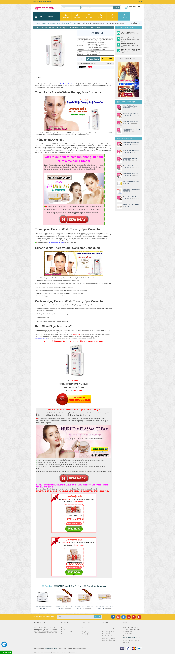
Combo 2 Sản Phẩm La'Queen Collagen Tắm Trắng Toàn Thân (131, 173)
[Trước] (129, 23)
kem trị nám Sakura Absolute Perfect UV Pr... (43, 606)
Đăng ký (97, 617)
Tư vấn (140, 1)
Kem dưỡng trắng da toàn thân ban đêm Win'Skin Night (131, 204)
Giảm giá (77, 17)
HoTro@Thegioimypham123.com (131, 637)
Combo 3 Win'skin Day (130, 158)
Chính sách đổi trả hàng (108, 640)
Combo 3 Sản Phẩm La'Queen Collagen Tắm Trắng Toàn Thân (131, 166)
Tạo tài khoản (64, 630)
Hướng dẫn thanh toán (108, 630)
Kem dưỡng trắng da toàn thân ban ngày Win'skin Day (131, 189)
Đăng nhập (64, 628)
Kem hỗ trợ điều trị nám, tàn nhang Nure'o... (104, 606)
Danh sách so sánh (66, 634)
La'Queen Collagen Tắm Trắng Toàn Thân (131, 181)
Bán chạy (89, 17)
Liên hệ (112, 17)
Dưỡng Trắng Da (47, 1)
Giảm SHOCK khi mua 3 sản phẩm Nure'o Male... (64, 606)
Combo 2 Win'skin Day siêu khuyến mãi (131, 150)
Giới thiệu (84, 628)
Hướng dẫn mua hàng (108, 628)
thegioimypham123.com (41, 338)
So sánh (111, 63)
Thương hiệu (100, 17)
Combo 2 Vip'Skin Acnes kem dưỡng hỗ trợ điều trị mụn (131, 121)
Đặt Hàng (94, 59)
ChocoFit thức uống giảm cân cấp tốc (131, 106)
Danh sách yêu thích (66, 632)
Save (91, 67)
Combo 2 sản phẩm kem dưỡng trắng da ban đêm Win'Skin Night (131, 197)
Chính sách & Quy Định (108, 638)
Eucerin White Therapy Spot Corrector (66, 84)
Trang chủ (38, 23)
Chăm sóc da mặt (49, 23)
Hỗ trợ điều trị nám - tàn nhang (66, 23)
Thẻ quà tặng (85, 632)
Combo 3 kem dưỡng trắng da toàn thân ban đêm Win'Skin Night (131, 142)
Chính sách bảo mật (107, 634)
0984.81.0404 (6, 652)
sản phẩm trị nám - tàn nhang (56, 242)
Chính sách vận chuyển (108, 632)
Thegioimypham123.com (50, 648)
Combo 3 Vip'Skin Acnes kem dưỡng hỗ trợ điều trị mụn (131, 114)
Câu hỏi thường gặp (107, 636)
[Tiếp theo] (139, 23)
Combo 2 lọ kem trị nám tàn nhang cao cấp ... (84, 606)
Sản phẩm (65, 17)
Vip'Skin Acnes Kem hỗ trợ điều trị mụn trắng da (131, 129)
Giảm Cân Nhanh (37, 1)
